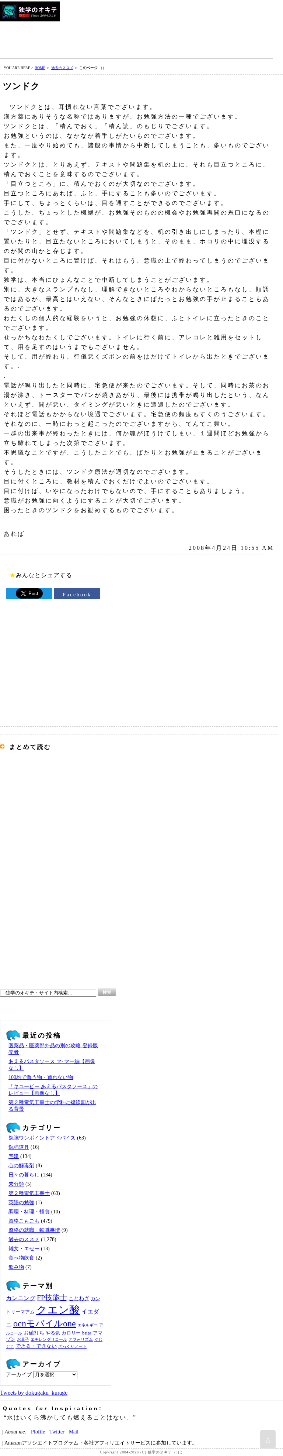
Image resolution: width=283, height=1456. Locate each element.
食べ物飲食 (21, 1258)
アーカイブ (19, 1374)
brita (86, 1333)
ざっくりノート (72, 1346)
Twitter (56, 1432)
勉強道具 (18, 1147)
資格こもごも (23, 1221)
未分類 (16, 1184)
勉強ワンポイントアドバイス (42, 1138)
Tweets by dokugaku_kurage (33, 1393)
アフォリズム (81, 1339)
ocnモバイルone (44, 1323)
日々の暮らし (23, 1175)
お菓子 (23, 1339)
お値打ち (34, 1333)
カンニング (20, 1298)
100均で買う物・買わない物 (40, 1077)
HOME (40, 68)
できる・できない (36, 1346)
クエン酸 (58, 1310)
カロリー (71, 1333)
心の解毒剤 (21, 1165)
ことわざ (79, 1298)
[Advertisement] (134, 38)
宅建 (13, 1156)
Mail (73, 1432)
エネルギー (87, 1325)
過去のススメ (62, 68)
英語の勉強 (21, 1202)
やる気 (53, 1333)
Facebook (77, 594)
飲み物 (16, 1267)
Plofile (38, 1432)
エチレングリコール (49, 1339)
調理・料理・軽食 (29, 1212)
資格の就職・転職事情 (34, 1230)
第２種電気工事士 (29, 1193)
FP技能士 (52, 1298)
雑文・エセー (23, 1248)
